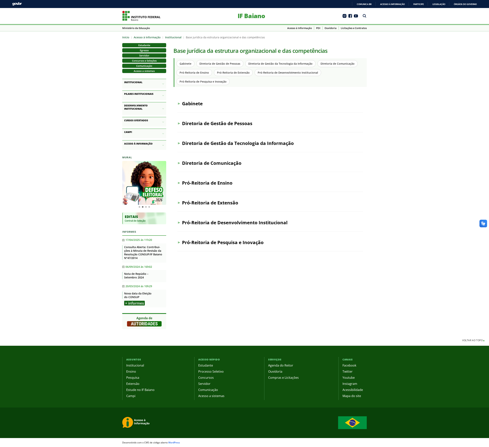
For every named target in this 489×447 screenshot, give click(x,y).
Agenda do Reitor (280, 365)
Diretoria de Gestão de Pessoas (219, 63)
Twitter (347, 371)
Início (125, 37)
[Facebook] (350, 17)
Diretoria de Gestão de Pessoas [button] (217, 123)
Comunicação (144, 66)
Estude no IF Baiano (140, 390)
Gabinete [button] (192, 103)
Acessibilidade (352, 390)
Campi (130, 396)
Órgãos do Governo (465, 4)
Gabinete (185, 63)
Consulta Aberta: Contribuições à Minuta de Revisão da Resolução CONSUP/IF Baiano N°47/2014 (143, 252)
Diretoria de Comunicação (338, 63)
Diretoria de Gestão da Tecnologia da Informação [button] (238, 143)
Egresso (144, 50)
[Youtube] (356, 17)
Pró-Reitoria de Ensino (194, 72)
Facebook (349, 365)
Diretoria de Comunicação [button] (211, 163)
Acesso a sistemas (144, 71)
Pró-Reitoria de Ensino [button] (207, 183)
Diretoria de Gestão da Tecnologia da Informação (280, 63)
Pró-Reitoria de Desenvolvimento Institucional (288, 72)
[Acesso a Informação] (136, 422)
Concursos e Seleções (144, 60)
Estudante (144, 45)
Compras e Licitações (283, 377)
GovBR (17, 4)
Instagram (349, 384)
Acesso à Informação (299, 28)
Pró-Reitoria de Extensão (233, 72)
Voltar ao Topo (473, 340)
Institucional (173, 37)
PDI (318, 28)
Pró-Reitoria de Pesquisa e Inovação (203, 81)
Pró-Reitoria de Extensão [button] (210, 202)
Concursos (206, 377)
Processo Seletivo (211, 371)
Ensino (131, 371)
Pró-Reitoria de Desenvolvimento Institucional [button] (234, 222)
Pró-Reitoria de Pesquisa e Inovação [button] (223, 242)
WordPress (174, 442)
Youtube (348, 377)
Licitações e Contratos (354, 28)
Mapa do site (351, 396)
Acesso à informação (392, 4)
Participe (418, 4)
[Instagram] (344, 17)
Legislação (438, 4)
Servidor (144, 55)
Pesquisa (132, 377)
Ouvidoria (331, 28)
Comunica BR (364, 4)
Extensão (132, 384)
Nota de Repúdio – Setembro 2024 (136, 275)
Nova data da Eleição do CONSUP (137, 295)
